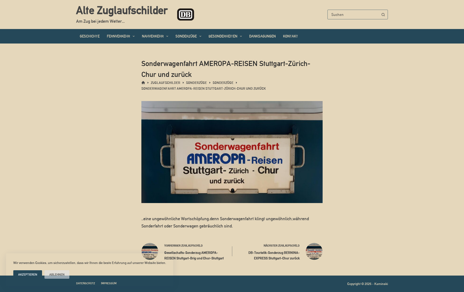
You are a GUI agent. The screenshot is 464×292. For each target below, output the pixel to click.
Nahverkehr (153, 36)
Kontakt (290, 36)
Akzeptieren (27, 274)
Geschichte (90, 36)
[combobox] (353, 14)
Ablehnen (57, 274)
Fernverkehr (118, 36)
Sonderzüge (186, 36)
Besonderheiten (223, 36)
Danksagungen (262, 36)
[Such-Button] (383, 14)
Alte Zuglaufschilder (121, 10)
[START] (143, 83)
